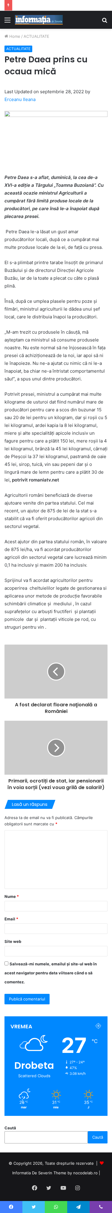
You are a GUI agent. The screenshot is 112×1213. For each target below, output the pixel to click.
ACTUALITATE (36, 36)
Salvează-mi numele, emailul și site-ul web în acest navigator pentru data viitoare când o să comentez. (50, 972)
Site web (12, 941)
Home (14, 36)
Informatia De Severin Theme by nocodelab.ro (55, 1172)
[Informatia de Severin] (39, 20)
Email (11, 918)
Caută (10, 1127)
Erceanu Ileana (20, 99)
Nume (11, 896)
